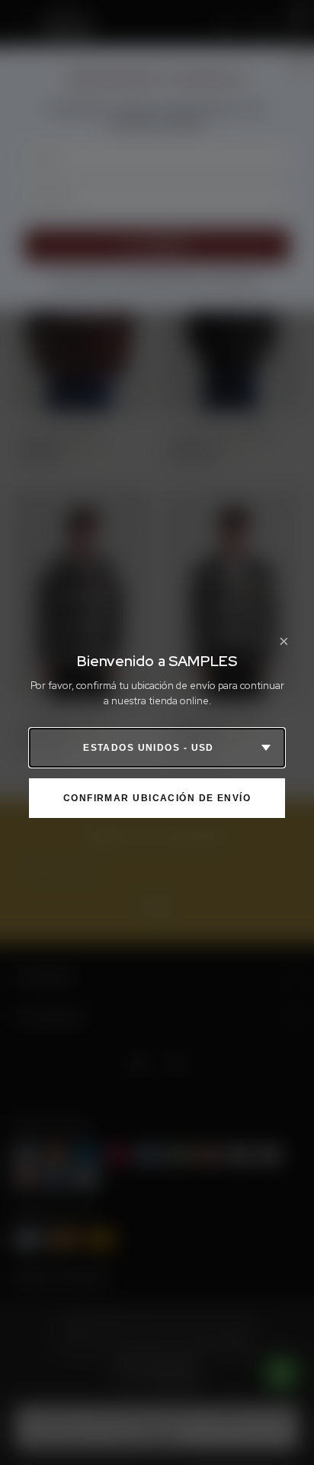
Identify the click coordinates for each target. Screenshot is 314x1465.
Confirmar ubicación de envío (157, 798)
